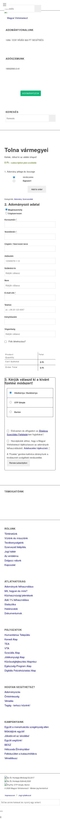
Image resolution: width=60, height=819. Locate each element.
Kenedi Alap (11, 639)
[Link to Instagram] (48, 791)
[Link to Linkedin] (43, 791)
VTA (6, 648)
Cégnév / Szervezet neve (16, 244)
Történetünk (10, 533)
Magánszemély (15, 209)
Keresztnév (10, 219)
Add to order (36, 189)
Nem (6, 280)
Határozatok (11, 608)
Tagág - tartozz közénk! (17, 705)
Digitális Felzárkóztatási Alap (20, 670)
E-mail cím (10, 292)
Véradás (9, 700)
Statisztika (10, 604)
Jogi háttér (10, 551)
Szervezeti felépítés (15, 547)
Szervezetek (28, 199)
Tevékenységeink (14, 542)
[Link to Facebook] (38, 791)
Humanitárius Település (17, 634)
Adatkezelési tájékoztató (36, 448)
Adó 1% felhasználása (16, 600)
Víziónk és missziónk (16, 538)
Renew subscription (18, 462)
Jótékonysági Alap (14, 657)
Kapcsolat (9, 565)
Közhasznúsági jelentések (18, 595)
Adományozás (12, 692)
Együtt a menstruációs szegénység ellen (26, 727)
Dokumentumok (13, 613)
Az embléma (11, 556)
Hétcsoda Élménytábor (17, 749)
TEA (6, 643)
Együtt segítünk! (13, 740)
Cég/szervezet (15, 213)
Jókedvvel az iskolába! (16, 735)
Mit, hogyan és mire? (15, 591)
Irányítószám (10, 317)
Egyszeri (26, 180)
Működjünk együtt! (14, 731)
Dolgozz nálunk (12, 560)
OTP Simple (19, 402)
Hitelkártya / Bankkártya (26, 393)
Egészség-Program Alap (17, 666)
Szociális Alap (12, 652)
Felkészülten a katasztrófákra (20, 753)
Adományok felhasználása (18, 586)
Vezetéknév (10, 231)
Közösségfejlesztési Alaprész (20, 661)
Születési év (10, 268)
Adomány (18, 199)
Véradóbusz (11, 758)
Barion (17, 412)
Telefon (7, 304)
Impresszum (10, 795)
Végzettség (9, 329)
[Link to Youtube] (53, 791)
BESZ (7, 744)
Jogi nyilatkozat (24, 795)
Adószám (9, 256)
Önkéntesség (11, 696)
